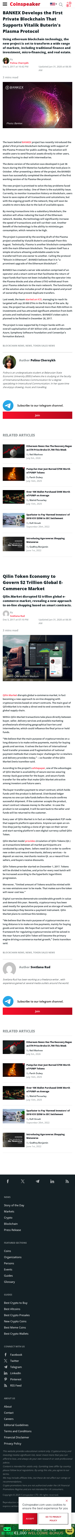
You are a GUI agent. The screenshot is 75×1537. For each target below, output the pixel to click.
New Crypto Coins (15, 1321)
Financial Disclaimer (16, 1437)
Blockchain (11, 1224)
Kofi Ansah (35, 523)
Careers (8, 1419)
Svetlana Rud (17, 616)
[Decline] (66, 1501)
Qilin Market (10, 695)
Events (8, 1269)
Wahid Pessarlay (37, 500)
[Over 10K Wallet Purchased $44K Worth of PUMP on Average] (14, 498)
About (8, 1406)
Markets (9, 1211)
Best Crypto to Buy (15, 1303)
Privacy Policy (12, 1443)
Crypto (8, 1217)
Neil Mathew (36, 454)
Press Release (12, 1230)
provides (30, 841)
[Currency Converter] (69, 4)
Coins (7, 1251)
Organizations (12, 1257)
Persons (9, 1263)
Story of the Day (14, 1205)
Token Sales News (44, 345)
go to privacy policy (53, 1519)
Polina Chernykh (19, 63)
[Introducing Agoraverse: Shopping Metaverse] (14, 545)
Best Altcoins (12, 1309)
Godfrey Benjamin (38, 546)
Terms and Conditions (17, 1431)
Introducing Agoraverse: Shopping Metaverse (45, 540)
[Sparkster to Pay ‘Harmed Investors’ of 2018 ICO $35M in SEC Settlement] (14, 521)
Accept (30, 1518)
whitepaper (38, 768)
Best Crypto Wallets (16, 1333)
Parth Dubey (36, 477)
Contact (8, 1412)
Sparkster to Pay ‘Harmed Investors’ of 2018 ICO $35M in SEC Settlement (48, 516)
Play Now (69, 1530)
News (28, 345)
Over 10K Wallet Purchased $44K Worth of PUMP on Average (48, 493)
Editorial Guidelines (16, 1425)
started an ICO (33, 299)
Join (37, 415)
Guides (8, 1275)
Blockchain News (13, 345)
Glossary (9, 1282)
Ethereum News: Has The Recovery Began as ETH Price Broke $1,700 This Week (49, 448)
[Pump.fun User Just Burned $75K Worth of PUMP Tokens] (14, 475)
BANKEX (26, 142)
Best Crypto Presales (17, 1315)
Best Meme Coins (15, 1327)
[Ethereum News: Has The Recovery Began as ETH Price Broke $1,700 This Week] (14, 452)
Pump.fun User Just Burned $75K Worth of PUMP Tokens (48, 470)
